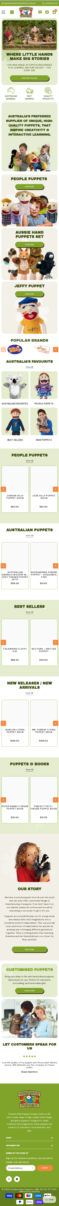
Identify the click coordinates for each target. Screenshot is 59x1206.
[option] (15, 350)
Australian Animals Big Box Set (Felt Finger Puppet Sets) (15, 575)
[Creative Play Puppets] (15, 350)
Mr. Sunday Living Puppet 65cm (44, 730)
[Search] (12, 12)
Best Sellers (15, 440)
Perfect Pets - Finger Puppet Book (44, 807)
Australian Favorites (15, 403)
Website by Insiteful (29, 1191)
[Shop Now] (29, 200)
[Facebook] (9, 1179)
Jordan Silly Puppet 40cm (15, 496)
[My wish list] (40, 12)
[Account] (47, 12)
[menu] (3, 12)
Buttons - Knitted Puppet (44, 650)
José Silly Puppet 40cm (44, 496)
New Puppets (44, 440)
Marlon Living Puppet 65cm (15, 730)
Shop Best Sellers (29, 78)
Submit (45, 1168)
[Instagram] (17, 1179)
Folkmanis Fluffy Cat (15, 650)
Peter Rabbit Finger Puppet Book (15, 807)
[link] (11, 93)
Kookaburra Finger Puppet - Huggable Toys (44, 574)
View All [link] (29, 367)
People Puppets (43, 403)
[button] (55, 349)
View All (29, 460)
